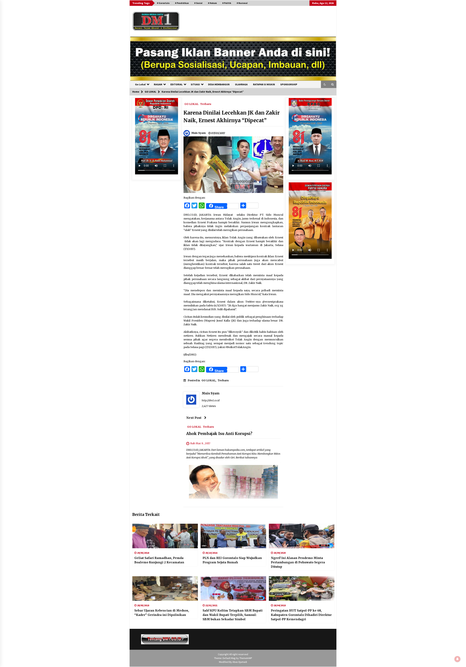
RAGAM (158, 84)
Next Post (194, 418)
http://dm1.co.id (211, 400)
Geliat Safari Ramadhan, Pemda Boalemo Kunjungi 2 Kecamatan (159, 560)
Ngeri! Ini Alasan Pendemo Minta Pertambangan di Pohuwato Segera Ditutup (298, 562)
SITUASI (195, 84)
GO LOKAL (191, 103)
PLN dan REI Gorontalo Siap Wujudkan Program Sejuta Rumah (232, 560)
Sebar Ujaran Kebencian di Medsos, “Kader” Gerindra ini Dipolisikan (161, 613)
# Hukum (212, 3)
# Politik (226, 3)
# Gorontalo (163, 3)
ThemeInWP (245, 658)
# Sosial (198, 3)
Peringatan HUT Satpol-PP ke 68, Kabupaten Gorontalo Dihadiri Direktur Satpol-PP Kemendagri (301, 615)
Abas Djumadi (239, 662)
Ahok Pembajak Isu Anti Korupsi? (219, 433)
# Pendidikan (182, 3)
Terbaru (205, 103)
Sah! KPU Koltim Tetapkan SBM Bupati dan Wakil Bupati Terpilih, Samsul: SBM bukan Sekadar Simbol (232, 615)
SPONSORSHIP (288, 84)
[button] (325, 84)
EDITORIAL (176, 84)
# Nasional (242, 3)
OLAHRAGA (241, 84)
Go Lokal (140, 84)
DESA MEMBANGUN (219, 84)
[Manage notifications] (457, 659)
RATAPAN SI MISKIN (264, 84)
